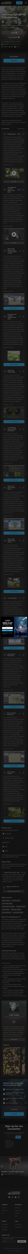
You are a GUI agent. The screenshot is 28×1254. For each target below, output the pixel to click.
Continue (7, 630)
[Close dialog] (26, 618)
